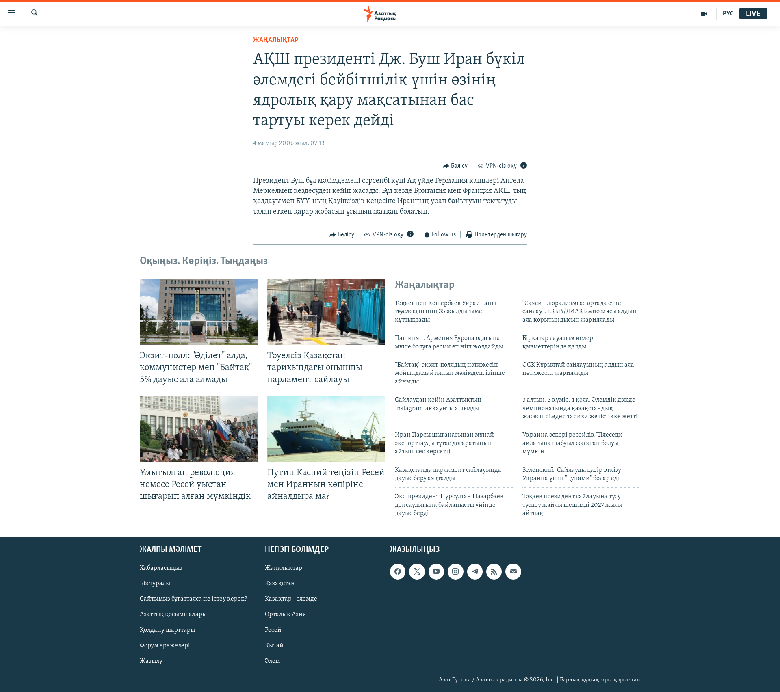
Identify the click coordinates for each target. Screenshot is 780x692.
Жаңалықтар (283, 568)
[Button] (455, 166)
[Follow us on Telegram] (475, 572)
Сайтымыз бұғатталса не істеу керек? (193, 599)
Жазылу (151, 661)
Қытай (274, 645)
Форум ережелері (165, 645)
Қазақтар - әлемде (291, 599)
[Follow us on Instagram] (455, 572)
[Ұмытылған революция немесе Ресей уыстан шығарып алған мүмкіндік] (199, 429)
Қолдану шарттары (167, 630)
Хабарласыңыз (161, 568)
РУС (728, 14)
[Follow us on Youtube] (436, 572)
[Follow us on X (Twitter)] (417, 572)
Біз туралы (155, 584)
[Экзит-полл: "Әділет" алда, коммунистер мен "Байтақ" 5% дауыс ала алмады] (199, 312)
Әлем (272, 661)
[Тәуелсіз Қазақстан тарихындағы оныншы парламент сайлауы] (326, 312)
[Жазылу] (513, 572)
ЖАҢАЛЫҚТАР (276, 40)
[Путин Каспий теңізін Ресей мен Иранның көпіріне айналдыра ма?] (326, 429)
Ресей (273, 630)
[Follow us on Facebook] (397, 572)
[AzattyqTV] (704, 14)
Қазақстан (280, 584)
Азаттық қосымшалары (173, 615)
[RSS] (494, 572)
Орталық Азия (285, 615)
